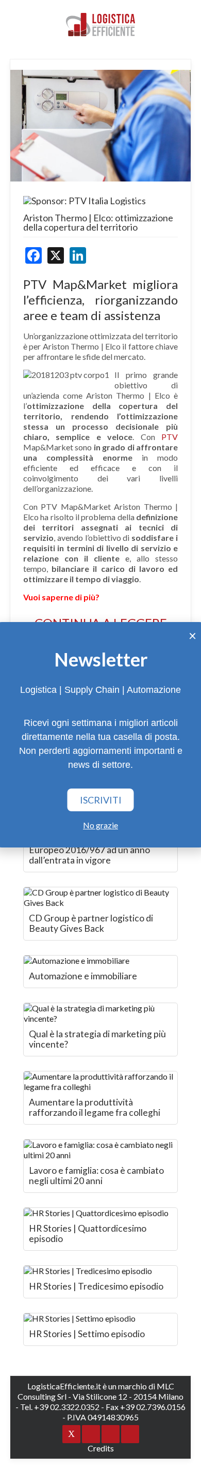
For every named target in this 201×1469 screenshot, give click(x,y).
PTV (169, 437)
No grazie (100, 825)
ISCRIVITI (101, 800)
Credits (101, 1448)
